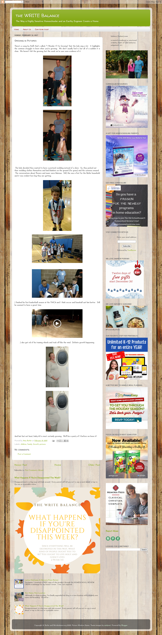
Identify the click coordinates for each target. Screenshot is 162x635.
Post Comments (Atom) (34, 470)
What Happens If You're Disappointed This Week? (37, 478)
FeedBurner (131, 250)
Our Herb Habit (42, 29)
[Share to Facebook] (65, 441)
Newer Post (20, 465)
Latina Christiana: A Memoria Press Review (41, 580)
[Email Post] (53, 441)
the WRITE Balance (37, 15)
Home (16, 29)
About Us (27, 29)
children (23, 444)
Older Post (94, 465)
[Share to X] (62, 441)
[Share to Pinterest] (67, 441)
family (29, 444)
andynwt (107, 625)
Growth (36, 444)
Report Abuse (112, 531)
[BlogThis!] (60, 441)
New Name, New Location (35, 593)
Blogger (124, 625)
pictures (43, 444)
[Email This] (58, 441)
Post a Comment (24, 454)
